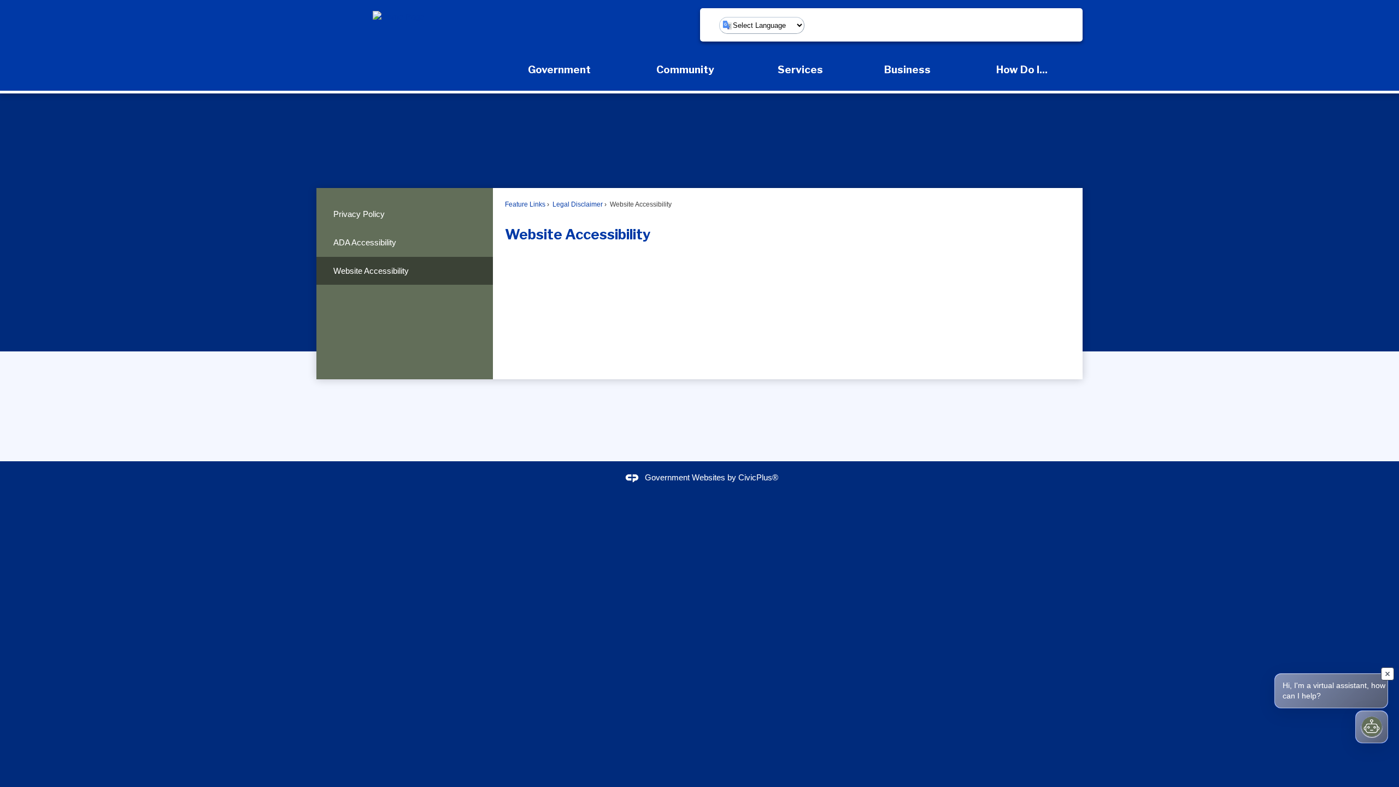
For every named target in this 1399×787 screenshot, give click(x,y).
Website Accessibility (371, 270)
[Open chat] (1371, 726)
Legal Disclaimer (577, 204)
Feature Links (525, 204)
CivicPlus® (758, 478)
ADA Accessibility (364, 242)
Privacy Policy (359, 214)
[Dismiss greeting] (1387, 673)
